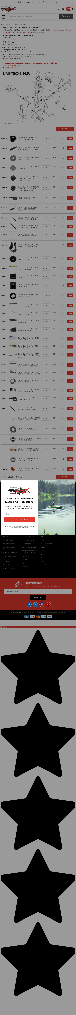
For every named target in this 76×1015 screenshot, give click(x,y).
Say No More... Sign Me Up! (19, 520)
